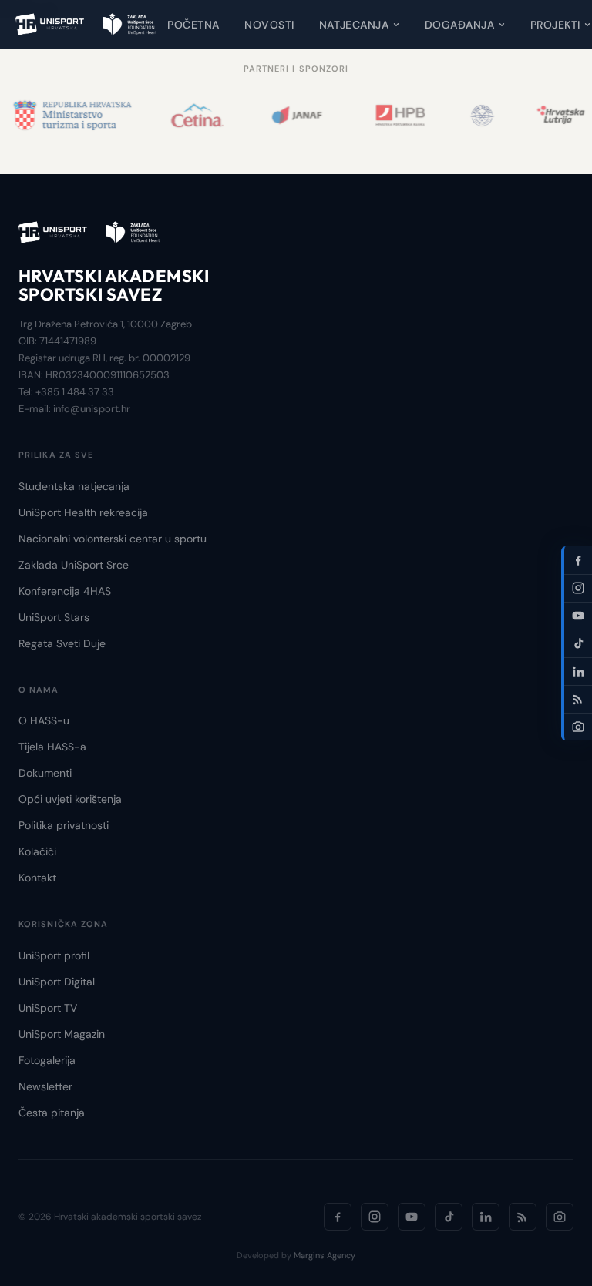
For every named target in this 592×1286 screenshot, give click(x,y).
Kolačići (37, 851)
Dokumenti (45, 773)
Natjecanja (354, 25)
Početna (193, 25)
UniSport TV (47, 1008)
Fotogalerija (47, 1060)
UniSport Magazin (61, 1034)
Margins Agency (324, 1255)
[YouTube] (412, 1217)
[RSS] (522, 1217)
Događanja (460, 25)
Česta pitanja (51, 1113)
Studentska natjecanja (74, 486)
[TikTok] (448, 1217)
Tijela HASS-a (52, 747)
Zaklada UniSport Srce (73, 565)
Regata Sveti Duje (62, 643)
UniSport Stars (53, 617)
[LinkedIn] (486, 1217)
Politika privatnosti (63, 825)
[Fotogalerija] (560, 1217)
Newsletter (45, 1086)
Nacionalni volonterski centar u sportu (112, 539)
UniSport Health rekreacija (83, 512)
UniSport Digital (56, 982)
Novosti (269, 25)
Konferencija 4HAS (64, 591)
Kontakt (37, 878)
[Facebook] (338, 1217)
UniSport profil (53, 955)
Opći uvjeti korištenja (70, 799)
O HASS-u (43, 720)
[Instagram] (374, 1217)
